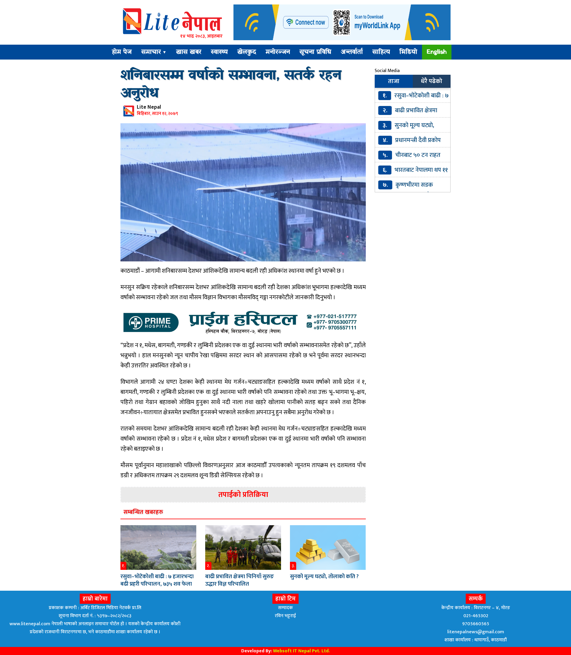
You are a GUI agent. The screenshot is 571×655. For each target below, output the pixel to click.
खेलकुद (246, 52)
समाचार (154, 52)
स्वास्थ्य (219, 52)
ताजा (393, 81)
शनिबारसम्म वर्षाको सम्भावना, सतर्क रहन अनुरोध (230, 84)
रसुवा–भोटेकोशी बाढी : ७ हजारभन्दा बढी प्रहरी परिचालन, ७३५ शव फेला (157, 580)
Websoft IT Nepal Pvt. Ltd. (301, 651)
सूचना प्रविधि (315, 52)
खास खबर (188, 52)
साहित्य (381, 52)
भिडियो (408, 52)
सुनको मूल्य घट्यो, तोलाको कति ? (324, 576)
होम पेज (122, 52)
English (437, 52)
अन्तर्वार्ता (352, 52)
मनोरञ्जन (278, 52)
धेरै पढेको (431, 81)
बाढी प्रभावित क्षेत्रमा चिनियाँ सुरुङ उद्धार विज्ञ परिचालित (239, 580)
